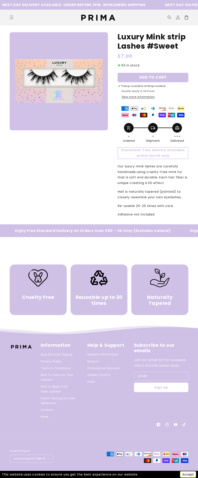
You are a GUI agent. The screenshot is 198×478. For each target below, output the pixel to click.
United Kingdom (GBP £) (30, 458)
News (45, 417)
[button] (169, 17)
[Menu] (11, 17)
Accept (188, 474)
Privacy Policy (51, 361)
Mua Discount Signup (57, 354)
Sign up (161, 387)
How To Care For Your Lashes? (57, 377)
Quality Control (99, 375)
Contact (47, 410)
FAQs (91, 382)
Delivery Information (103, 354)
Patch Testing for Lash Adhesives (58, 400)
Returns (93, 361)
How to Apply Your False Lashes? (54, 389)
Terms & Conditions (56, 368)
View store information (138, 97)
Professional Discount (103, 368)
